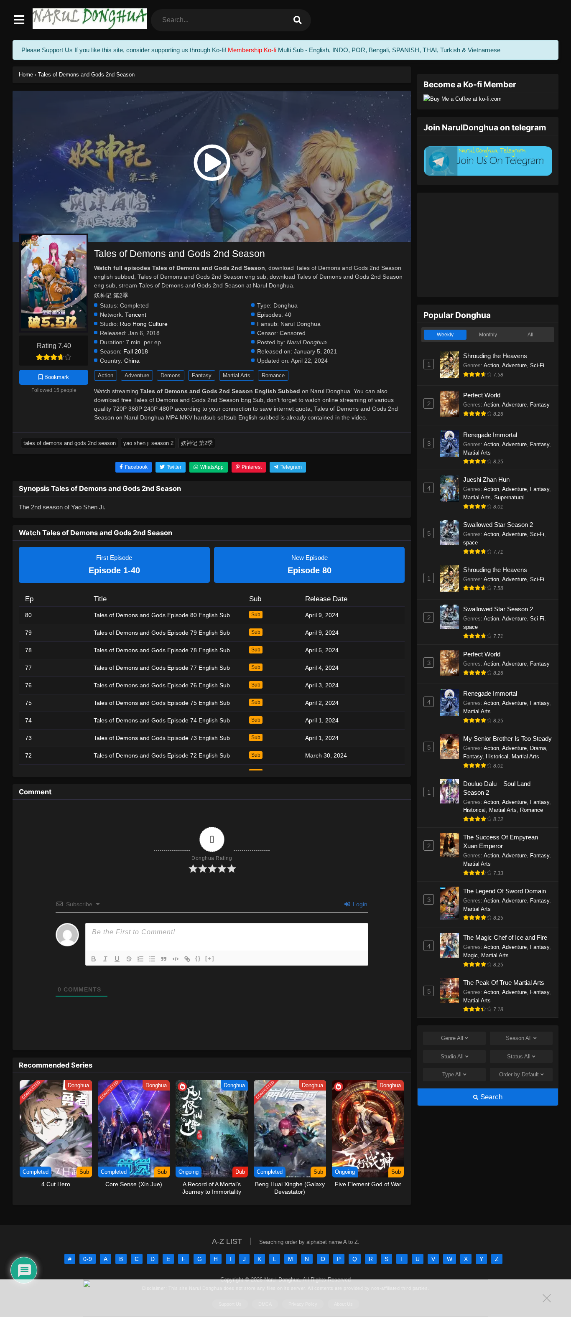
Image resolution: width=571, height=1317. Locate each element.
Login (359, 904)
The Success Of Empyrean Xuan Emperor (500, 841)
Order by (519, 1074)
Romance (273, 375)
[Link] (187, 959)
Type (451, 1074)
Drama (538, 748)
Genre (452, 1038)
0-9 (87, 1259)
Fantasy (202, 375)
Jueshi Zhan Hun (486, 479)
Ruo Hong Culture (144, 324)
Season (519, 1038)
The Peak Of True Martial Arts (503, 982)
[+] (209, 958)
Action (105, 375)
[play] (212, 163)
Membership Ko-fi (252, 49)
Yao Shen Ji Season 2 (148, 443)
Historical (497, 756)
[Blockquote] (164, 959)
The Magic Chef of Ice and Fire (505, 937)
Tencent (135, 315)
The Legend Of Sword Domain (504, 891)
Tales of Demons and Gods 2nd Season (69, 443)
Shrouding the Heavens (495, 355)
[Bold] (93, 959)
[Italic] (105, 959)
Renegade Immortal (490, 434)
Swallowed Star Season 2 (498, 524)
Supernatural (509, 497)
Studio (452, 1056)
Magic (470, 955)
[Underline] (117, 959)
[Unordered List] (152, 959)
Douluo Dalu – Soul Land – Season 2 (499, 788)
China (132, 361)
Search (490, 1097)
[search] (298, 20)
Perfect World (481, 395)
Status (518, 1056)
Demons (171, 375)
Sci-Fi (537, 365)
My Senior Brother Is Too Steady (507, 738)
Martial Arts (236, 375)
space (470, 542)
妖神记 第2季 (197, 443)
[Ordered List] (140, 959)
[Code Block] (175, 959)
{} (198, 958)
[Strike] (129, 959)
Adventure (137, 375)
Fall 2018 (135, 351)
